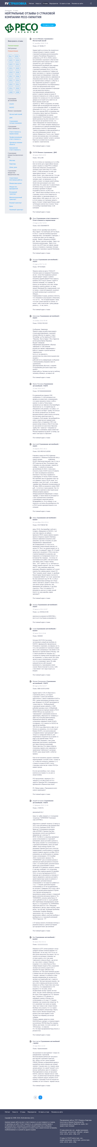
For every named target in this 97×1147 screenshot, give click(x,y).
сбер (74, 1134)
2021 (11, 68)
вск (74, 1130)
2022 (17, 64)
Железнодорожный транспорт (15, 198)
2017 (11, 76)
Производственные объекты (15, 143)
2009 (11, 92)
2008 (17, 92)
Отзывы (45, 3)
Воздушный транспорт (13, 193)
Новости (38, 3)
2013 (11, 84)
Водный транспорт (15, 203)
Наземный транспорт (16, 210)
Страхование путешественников (15, 122)
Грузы (11, 206)
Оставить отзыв (65, 3)
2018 (17, 72)
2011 (11, 88)
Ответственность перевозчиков (15, 133)
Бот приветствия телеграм (74, 1125)
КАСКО (11, 107)
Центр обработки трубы (77, 1124)
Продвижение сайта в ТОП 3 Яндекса (72, 1120)
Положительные (13, 46)
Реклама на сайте (77, 3)
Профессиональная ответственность (15, 138)
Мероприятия (53, 3)
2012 (17, 84)
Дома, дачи (13, 167)
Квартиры (12, 164)
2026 (16, 56)
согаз (61, 1134)
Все (10, 56)
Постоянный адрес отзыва (41, 146)
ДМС (11, 118)
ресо (70, 1134)
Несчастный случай (15, 114)
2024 (17, 60)
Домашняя (8, 10)
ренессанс (68, 1130)
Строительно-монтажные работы (15, 179)
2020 (17, 68)
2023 (11, 64)
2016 (17, 76)
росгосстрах (72, 1132)
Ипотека (12, 160)
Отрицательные (13, 51)
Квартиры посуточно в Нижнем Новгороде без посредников (76, 1122)
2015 (11, 80)
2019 (11, 72)
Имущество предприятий (13, 188)
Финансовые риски (15, 183)
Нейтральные (12, 48)
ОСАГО (11, 104)
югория (86, 1132)
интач (66, 1134)
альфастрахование (82, 1130)
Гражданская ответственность (15, 149)
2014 (17, 80)
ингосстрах (63, 1132)
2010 (17, 88)
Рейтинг (31, 3)
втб (78, 1134)
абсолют (80, 1132)
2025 (11, 60)
